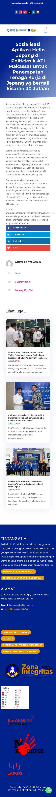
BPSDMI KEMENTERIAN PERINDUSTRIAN (22, 578)
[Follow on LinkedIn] (33, 12)
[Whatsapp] (49, 790)
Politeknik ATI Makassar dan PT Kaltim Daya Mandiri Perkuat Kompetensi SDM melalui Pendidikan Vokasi (26, 418)
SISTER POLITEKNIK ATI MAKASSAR (20, 651)
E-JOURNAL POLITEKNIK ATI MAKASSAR (22, 645)
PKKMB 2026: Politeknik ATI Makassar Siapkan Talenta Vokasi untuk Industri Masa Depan (25, 484)
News (17, 273)
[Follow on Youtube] (37, 12)
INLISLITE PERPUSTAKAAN (16, 632)
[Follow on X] (29, 12)
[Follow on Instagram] (20, 12)
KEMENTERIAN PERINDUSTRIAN (18, 571)
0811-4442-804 (36, 3)
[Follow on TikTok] (25, 12)
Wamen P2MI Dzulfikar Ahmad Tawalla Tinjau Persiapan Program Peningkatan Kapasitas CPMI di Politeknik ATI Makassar (27, 355)
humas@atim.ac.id (19, 3)
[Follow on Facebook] (16, 12)
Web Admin (34, 261)
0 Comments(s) (23, 281)
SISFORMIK (8, 638)
